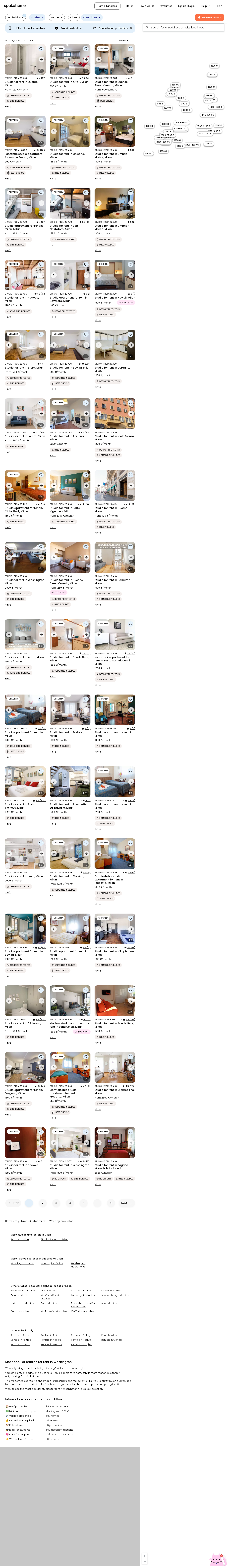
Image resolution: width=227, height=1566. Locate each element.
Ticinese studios (20, 1295)
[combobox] (183, 27)
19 (111, 1203)
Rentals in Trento (20, 1344)
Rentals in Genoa (111, 1339)
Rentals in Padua (81, 1339)
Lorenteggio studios (83, 1295)
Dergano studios (111, 1290)
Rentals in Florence (112, 1335)
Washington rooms (22, 1263)
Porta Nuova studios (23, 1290)
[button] (206, 6)
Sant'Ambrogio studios (115, 1295)
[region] (183, 793)
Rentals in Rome (20, 1335)
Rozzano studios (81, 1290)
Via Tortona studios (82, 1311)
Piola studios (48, 1290)
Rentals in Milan (20, 1239)
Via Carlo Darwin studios (50, 1297)
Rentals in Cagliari (81, 1344)
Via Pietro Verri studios (54, 1311)
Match (129, 6)
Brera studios (49, 1303)
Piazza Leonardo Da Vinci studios (83, 1305)
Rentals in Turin (49, 1335)
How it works (146, 6)
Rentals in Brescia (51, 1344)
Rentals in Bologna (82, 1335)
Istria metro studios (22, 1303)
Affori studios (109, 1303)
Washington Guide (52, 1263)
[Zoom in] (144, 1556)
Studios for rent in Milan (54, 1239)
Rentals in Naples (51, 1339)
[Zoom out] (144, 1561)
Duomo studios (20, 1311)
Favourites (166, 6)
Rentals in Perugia (21, 1339)
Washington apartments (78, 1265)
